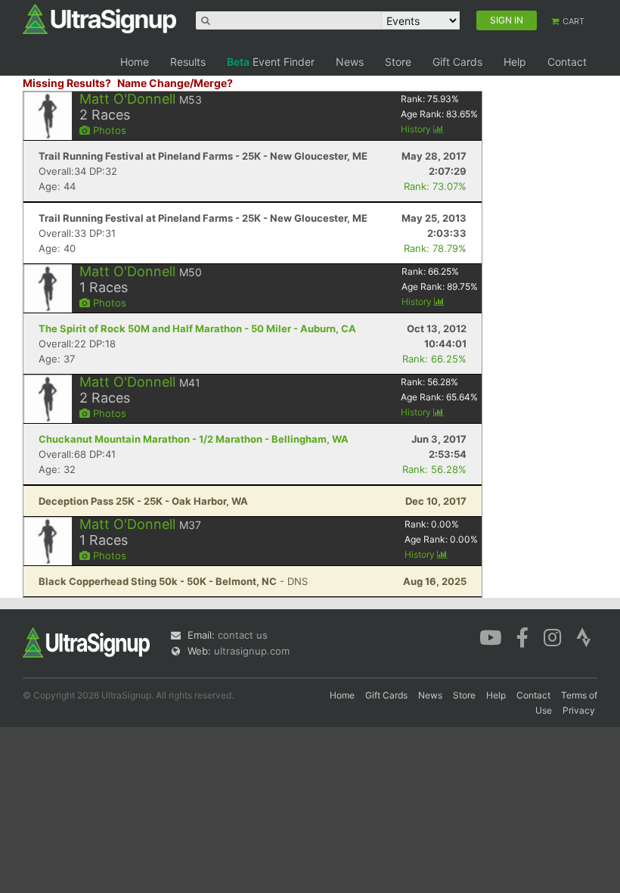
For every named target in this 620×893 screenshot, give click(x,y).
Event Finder (271, 61)
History (417, 129)
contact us (243, 635)
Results (188, 61)
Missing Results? (67, 82)
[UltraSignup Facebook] (522, 636)
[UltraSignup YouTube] (490, 636)
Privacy (579, 710)
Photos (108, 130)
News (350, 61)
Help (515, 61)
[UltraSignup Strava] (583, 636)
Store (398, 61)
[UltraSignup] (99, 18)
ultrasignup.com (252, 651)
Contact (567, 61)
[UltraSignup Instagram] (552, 636)
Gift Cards (457, 61)
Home (134, 61)
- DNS (173, 581)
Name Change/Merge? (175, 82)
